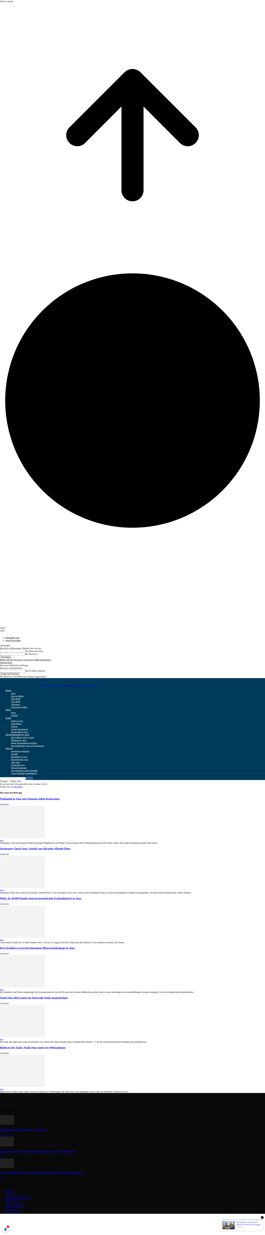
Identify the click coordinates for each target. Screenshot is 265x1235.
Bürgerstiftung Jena (19, 732)
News (8, 690)
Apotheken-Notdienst (20, 751)
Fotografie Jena (12, 638)
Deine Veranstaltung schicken (24, 743)
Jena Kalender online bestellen (24, 771)
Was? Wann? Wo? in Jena (22, 737)
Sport (8, 710)
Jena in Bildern (17, 696)
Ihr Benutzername (34, 651)
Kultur (8, 718)
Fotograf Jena (12, 1225)
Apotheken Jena (6, 1135)
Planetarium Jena (18, 740)
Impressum (11, 1217)
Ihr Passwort (32, 654)
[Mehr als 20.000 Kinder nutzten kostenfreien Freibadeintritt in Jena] (22, 937)
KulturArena (16, 724)
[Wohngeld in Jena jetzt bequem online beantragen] (22, 837)
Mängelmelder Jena (19, 759)
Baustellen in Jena (19, 757)
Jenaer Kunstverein (19, 729)
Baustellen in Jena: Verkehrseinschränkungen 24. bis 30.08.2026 (38, 1151)
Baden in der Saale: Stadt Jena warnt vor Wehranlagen (32, 1047)
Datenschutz (6, 662)
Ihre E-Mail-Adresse (36, 671)
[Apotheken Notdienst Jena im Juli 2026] (7, 1124)
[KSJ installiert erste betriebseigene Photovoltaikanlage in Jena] (22, 986)
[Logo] (10, 685)
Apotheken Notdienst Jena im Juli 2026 (23, 1129)
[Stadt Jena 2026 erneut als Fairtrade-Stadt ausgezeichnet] (22, 1036)
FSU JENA (15, 702)
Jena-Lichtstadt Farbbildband (24, 773)
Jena (13, 693)
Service (9, 748)
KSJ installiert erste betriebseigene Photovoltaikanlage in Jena (37, 947)
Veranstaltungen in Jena (17, 735)
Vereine (14, 726)
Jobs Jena (15, 762)
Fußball (14, 715)
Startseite (17, 787)
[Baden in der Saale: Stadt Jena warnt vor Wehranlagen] (22, 1086)
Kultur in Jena (17, 721)
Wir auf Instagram (19, 768)
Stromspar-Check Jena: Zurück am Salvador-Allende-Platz (35, 848)
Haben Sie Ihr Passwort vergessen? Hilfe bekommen (25, 660)
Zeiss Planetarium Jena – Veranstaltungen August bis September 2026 (41, 1172)
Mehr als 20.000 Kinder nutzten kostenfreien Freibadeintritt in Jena (40, 898)
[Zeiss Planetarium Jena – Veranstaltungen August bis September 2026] (7, 1167)
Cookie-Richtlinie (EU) (17, 1223)
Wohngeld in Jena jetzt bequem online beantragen (29, 798)
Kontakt (14, 754)
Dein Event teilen (13, 640)
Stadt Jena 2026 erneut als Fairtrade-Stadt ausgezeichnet (34, 997)
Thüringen (15, 704)
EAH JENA (15, 699)
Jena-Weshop (12, 1228)
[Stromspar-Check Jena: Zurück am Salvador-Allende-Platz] (22, 887)
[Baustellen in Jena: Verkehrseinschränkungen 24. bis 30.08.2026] (7, 1145)
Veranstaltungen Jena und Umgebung (27, 746)
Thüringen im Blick (19, 707)
